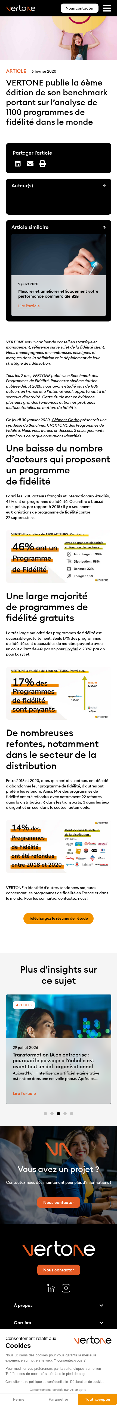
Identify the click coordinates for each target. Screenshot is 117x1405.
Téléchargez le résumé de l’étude (58, 918)
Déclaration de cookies (87, 1382)
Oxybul (71, 649)
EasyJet (22, 654)
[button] (18, 164)
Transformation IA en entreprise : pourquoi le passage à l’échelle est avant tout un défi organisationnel (53, 1061)
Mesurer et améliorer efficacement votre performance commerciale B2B (58, 294)
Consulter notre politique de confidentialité (36, 1382)
